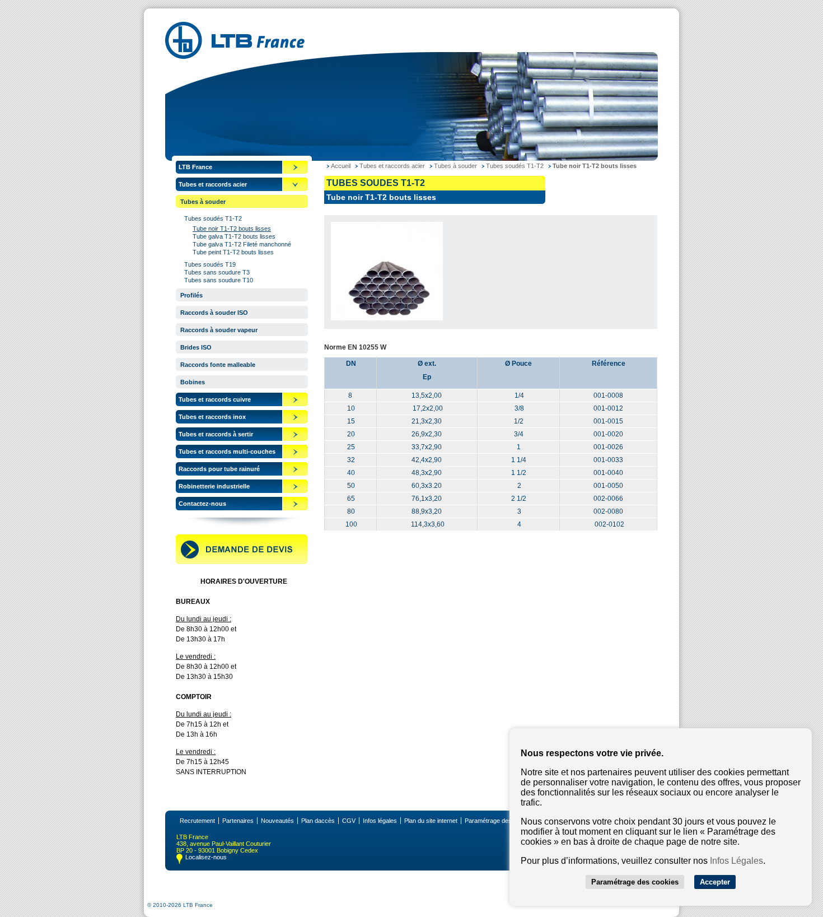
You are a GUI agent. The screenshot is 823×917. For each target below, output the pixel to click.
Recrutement (197, 820)
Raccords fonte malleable (217, 364)
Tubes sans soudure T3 (217, 272)
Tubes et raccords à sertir (216, 434)
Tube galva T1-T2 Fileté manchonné (242, 244)
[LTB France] (235, 55)
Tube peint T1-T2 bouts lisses (233, 252)
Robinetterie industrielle (214, 486)
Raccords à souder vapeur (219, 330)
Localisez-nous (206, 857)
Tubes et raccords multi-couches (227, 451)
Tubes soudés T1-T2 (213, 218)
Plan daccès (318, 820)
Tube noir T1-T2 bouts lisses (232, 228)
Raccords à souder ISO (214, 312)
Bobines (192, 382)
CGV (349, 820)
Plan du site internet (430, 820)
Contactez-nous (202, 503)
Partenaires (238, 820)
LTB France (195, 167)
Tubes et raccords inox (212, 416)
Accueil (340, 165)
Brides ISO (196, 347)
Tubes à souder (203, 201)
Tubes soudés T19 (210, 264)
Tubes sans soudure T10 (218, 280)
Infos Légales (736, 860)
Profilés (191, 295)
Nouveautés (277, 820)
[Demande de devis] (241, 562)
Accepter (715, 882)
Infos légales (380, 820)
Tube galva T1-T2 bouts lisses (234, 236)
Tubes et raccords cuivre (215, 399)
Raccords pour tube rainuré (219, 469)
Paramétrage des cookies (500, 820)
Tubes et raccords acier (213, 184)
